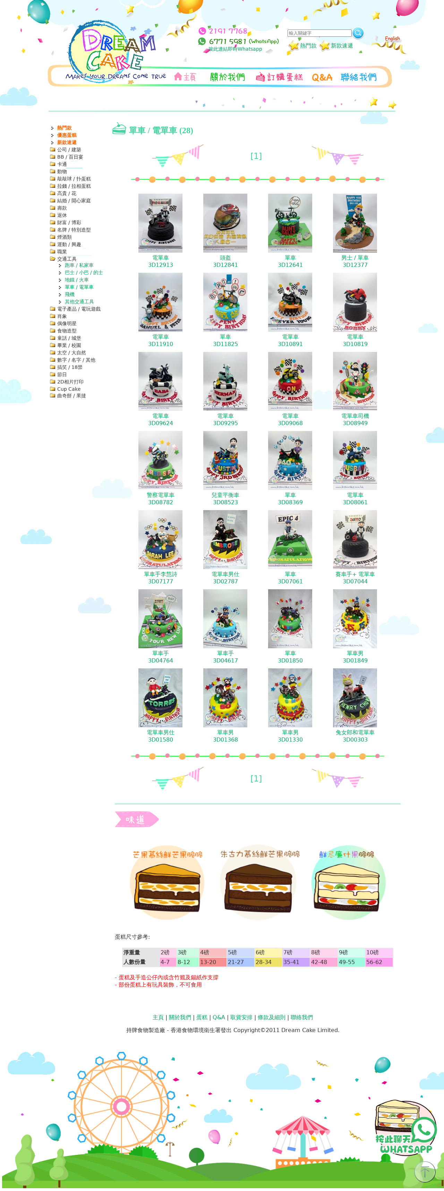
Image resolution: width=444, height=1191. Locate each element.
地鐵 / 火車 (77, 279)
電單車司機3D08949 (355, 419)
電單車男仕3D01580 (160, 736)
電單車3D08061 (355, 499)
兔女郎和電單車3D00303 (355, 736)
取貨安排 (241, 1017)
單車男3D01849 (355, 657)
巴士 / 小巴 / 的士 (84, 272)
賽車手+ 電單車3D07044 (355, 578)
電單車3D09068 (290, 419)
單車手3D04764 (160, 657)
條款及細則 (271, 1017)
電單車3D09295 (225, 419)
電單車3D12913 (160, 261)
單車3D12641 (290, 261)
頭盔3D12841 (225, 261)
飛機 (70, 294)
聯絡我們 (302, 1017)
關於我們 (180, 1017)
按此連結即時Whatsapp (235, 49)
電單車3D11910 (160, 340)
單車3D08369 (290, 499)
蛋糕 (201, 1017)
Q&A (219, 1017)
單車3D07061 (290, 578)
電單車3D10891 (290, 340)
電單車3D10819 (355, 340)
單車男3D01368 (225, 736)
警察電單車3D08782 (160, 499)
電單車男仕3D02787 (225, 578)
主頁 (158, 1017)
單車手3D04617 (225, 657)
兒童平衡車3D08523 (225, 499)
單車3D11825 (225, 340)
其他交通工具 (79, 301)
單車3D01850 (290, 657)
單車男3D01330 (290, 736)
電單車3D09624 (160, 419)
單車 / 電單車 (79, 287)
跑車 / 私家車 (79, 265)
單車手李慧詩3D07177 (160, 578)
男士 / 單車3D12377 (355, 261)
